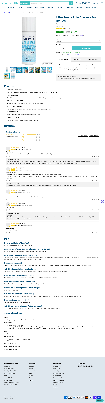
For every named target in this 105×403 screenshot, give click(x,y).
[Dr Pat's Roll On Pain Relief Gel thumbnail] (13, 70)
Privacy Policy (8, 380)
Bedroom (61, 7)
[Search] (71, 3)
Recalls (55, 385)
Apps (30, 373)
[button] (60, 29)
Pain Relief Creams (14, 13)
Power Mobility (12, 7)
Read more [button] (9, 178)
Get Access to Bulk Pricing (76, 55)
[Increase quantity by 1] (69, 48)
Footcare (79, 7)
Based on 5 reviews (12, 136)
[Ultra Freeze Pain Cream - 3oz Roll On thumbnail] (7, 70)
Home (6, 13)
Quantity (58, 44)
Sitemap (31, 380)
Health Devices (40, 7)
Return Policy (77, 59)
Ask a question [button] (94, 135)
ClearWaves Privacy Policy (11, 382)
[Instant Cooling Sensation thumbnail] (31, 70)
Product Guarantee (92, 59)
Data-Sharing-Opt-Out (10, 385)
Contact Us (7, 366)
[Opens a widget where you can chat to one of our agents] (100, 400)
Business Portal (33, 371)
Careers (31, 378)
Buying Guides (57, 366)
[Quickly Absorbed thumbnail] (37, 70)
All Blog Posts (57, 375)
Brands (31, 368)
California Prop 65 (58, 382)
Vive (59, 24)
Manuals (55, 387)
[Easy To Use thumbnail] (43, 70)
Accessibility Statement (10, 378)
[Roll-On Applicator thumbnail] (25, 70)
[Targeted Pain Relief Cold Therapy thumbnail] (19, 70)
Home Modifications (58, 380)
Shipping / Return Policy (10, 371)
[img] (15, 147)
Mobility (22, 7)
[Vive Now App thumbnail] (7, 76)
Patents (31, 375)
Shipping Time (63, 59)
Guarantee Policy (9, 368)
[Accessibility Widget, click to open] (102, 201)
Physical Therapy (90, 7)
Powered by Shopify (8, 398)
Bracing (30, 7)
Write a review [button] (83, 135)
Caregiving (56, 371)
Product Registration (9, 373)
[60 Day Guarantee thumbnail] (49, 70)
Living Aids (70, 7)
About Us (31, 366)
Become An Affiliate (58, 378)
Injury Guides (56, 368)
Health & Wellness (58, 373)
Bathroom (51, 7)
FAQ (5, 375)
